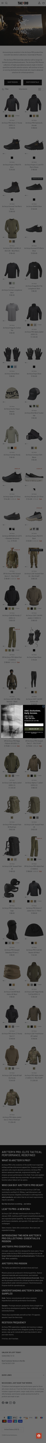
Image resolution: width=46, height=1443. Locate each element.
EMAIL (25, 722)
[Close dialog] (43, 706)
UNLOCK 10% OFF (34, 729)
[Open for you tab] (39, 1435)
